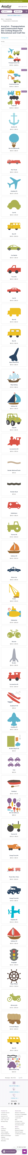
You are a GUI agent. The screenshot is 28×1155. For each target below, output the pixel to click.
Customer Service (5, 1112)
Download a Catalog (19, 1123)
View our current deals (14, 15)
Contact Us (3, 1128)
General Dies (8, 19)
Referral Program (19, 1132)
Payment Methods (5, 1133)
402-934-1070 (4, 1116)
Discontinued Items (19, 1124)
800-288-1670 (22, 6)
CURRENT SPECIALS (14, 1092)
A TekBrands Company (20, 1133)
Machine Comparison (20, 1112)
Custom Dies (18, 1117)
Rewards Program (19, 1130)
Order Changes (4, 1132)
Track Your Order (5, 1139)
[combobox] (7, 11)
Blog (16, 1119)
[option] (2, 19)
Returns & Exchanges (6, 1135)
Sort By (2, 41)
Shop (2, 19)
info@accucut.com (5, 1117)
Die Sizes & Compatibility (21, 1114)
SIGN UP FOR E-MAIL (14, 1086)
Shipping (3, 1137)
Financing (3, 1130)
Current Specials (19, 1116)
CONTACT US (14, 1098)
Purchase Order (18, 1121)
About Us (17, 1128)
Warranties (3, 1140)
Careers (17, 1135)
